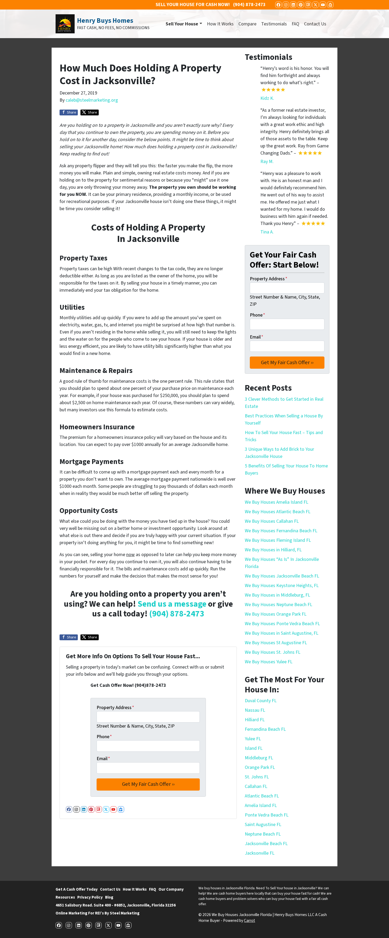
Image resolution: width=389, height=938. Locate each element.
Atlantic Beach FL (262, 796)
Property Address (115, 707)
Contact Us (315, 24)
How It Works (220, 24)
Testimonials (274, 24)
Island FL (254, 748)
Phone (104, 736)
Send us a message (172, 604)
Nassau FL (255, 710)
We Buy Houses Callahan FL (272, 521)
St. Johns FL (257, 777)
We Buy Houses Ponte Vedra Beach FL (282, 623)
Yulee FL (253, 739)
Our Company (171, 889)
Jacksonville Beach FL (266, 843)
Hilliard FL (255, 719)
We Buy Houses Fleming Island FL (278, 540)
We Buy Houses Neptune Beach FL (278, 604)
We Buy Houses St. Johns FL (272, 652)
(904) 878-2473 (176, 614)
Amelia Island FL (261, 805)
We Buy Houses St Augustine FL (276, 642)
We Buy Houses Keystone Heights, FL (282, 585)
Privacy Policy (90, 897)
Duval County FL (261, 700)
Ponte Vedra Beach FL (266, 815)
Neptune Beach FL (263, 834)
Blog (109, 897)
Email (103, 758)
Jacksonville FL (259, 853)
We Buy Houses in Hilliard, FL (273, 550)
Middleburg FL (259, 758)
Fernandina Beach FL (265, 729)
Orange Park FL (260, 767)
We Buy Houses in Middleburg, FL (277, 595)
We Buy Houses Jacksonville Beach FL (282, 576)
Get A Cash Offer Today (77, 889)
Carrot (249, 920)
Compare (247, 24)
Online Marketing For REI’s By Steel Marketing (97, 913)
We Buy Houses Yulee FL (268, 662)
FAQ (295, 24)
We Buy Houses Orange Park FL (275, 614)
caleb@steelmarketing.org (92, 100)
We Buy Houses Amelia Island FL (276, 502)
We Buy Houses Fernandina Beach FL (281, 530)
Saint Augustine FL (263, 824)
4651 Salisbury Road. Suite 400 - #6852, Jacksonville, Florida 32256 (116, 905)
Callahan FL (256, 786)
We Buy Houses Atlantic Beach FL (277, 511)
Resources (65, 897)
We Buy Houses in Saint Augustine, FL (281, 633)
